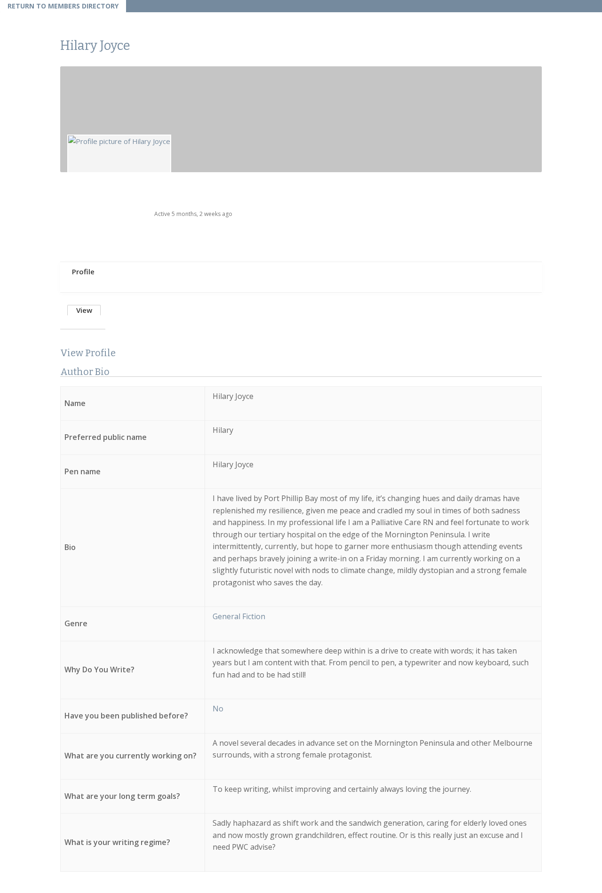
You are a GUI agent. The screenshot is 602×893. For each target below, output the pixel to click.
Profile (83, 271)
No (218, 708)
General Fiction (239, 616)
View (84, 310)
